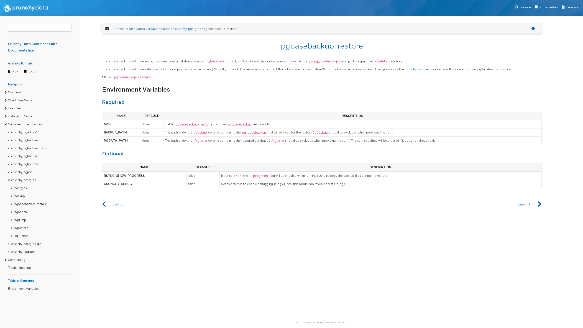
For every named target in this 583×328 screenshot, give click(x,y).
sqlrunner (21, 236)
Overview (14, 92)
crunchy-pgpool (22, 172)
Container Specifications (25, 124)
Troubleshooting (19, 268)
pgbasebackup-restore (30, 204)
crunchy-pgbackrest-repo (29, 148)
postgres (20, 188)
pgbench (20, 212)
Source (525, 7)
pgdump (20, 220)
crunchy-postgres (23, 180)
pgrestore (21, 228)
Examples (14, 108)
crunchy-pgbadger (24, 156)
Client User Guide (20, 100)
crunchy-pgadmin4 (24, 132)
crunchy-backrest (418, 69)
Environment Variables (23, 289)
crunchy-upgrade (23, 252)
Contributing (16, 260)
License (572, 7)
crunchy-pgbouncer (25, 164)
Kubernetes (549, 7)
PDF (15, 71)
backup (19, 196)
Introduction (124, 29)
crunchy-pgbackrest (25, 140)
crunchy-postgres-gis (26, 244)
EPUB (33, 71)
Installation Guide (20, 116)
